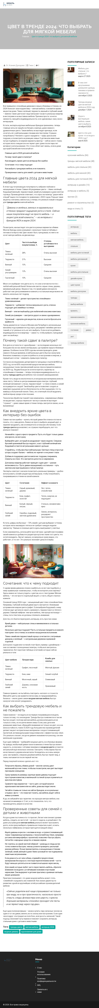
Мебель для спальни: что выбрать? (83, 71)
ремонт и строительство (81, 202)
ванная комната (77, 317)
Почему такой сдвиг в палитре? (18, 157)
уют (72, 336)
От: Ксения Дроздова (15, 65)
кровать (74, 311)
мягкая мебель (32, 927)
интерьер (75, 227)
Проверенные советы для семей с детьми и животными (29, 172)
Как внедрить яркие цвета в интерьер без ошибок (26, 161)
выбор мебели (77, 304)
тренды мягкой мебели (81, 161)
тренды (74, 298)
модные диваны (11, 932)
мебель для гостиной (80, 179)
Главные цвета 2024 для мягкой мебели (22, 153)
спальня (74, 246)
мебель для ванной (79, 173)
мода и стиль (75, 208)
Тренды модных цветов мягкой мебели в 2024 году (86, 104)
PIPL (39, 985)
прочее (72, 197)
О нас (39, 968)
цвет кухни (75, 285)
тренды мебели (77, 343)
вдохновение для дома (31, 932)
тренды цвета (16, 927)
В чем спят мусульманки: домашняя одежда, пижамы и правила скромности (86, 88)
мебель (74, 233)
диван (88, 330)
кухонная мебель (78, 155)
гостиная (74, 330)
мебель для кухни (78, 291)
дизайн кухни (76, 278)
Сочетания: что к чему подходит (19, 165)
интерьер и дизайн (79, 185)
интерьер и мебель (78, 191)
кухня (73, 266)
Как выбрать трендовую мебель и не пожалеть (25, 169)
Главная (25, 36)
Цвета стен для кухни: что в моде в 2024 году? (86, 135)
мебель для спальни (79, 167)
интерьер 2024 (48, 927)
